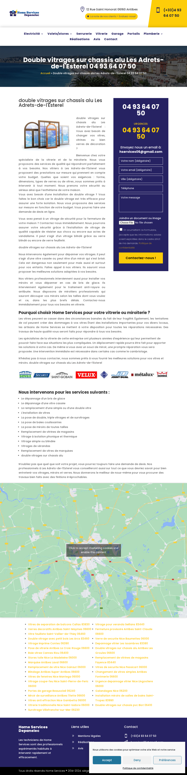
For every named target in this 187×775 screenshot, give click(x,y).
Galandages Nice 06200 (111, 691)
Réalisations (79, 39)
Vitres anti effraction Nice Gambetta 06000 (57, 700)
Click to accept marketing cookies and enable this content (93, 550)
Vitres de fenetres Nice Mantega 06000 (54, 676)
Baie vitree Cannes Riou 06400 (48, 653)
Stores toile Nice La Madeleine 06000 (52, 657)
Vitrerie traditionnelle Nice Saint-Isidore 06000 (58, 705)
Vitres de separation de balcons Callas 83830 (59, 624)
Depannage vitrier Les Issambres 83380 (121, 643)
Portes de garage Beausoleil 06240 (51, 691)
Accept (107, 760)
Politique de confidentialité (138, 768)
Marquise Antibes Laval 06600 (48, 662)
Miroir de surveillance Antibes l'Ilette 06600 (56, 695)
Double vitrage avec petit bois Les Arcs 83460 (58, 638)
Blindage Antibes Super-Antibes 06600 (53, 672)
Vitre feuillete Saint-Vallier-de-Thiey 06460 (56, 634)
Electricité (32, 34)
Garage (117, 34)
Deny (137, 760)
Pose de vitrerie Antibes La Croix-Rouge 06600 (58, 648)
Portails (133, 34)
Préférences (167, 760)
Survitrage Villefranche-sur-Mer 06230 (54, 710)
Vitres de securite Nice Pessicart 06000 (121, 667)
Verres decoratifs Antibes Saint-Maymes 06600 (59, 629)
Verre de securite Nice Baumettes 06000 (122, 638)
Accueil (45, 73)
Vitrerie (101, 34)
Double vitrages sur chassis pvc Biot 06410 (123, 705)
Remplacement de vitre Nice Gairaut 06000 (57, 667)
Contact (110, 39)
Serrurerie (84, 34)
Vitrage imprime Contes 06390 (48, 643)
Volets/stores (58, 34)
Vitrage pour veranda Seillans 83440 (119, 624)
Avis (97, 39)
